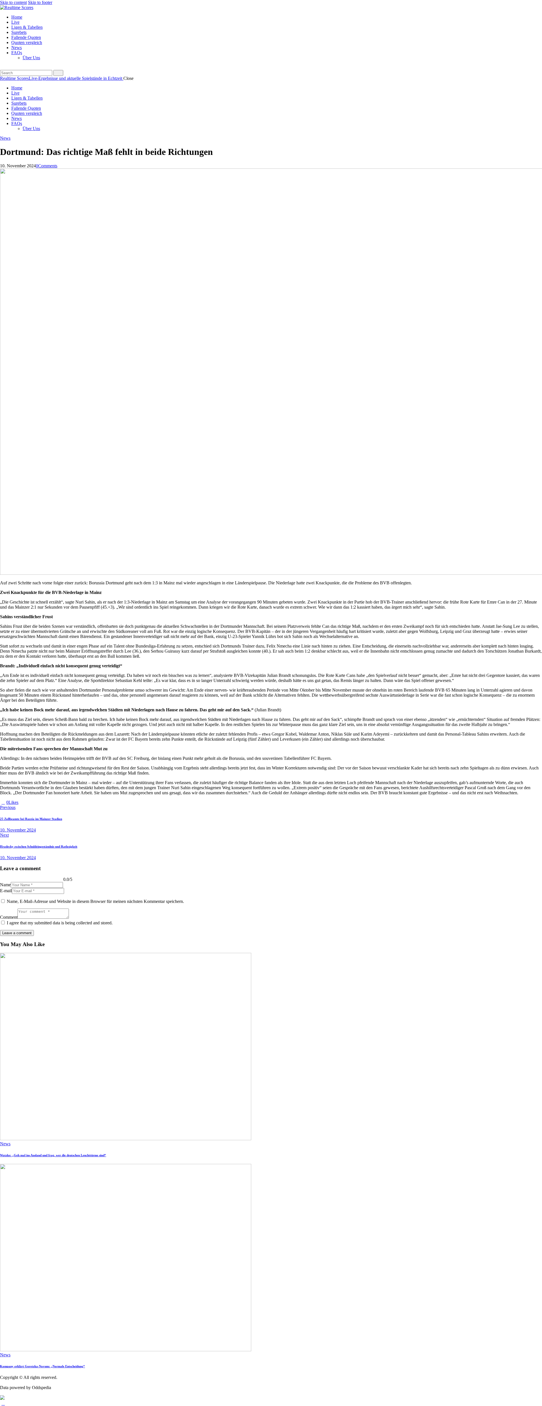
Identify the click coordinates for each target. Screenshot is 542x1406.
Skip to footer (40, 2)
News (5, 138)
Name (5, 884)
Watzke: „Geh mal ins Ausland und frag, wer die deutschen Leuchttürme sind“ (53, 1155)
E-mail (6, 890)
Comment (9, 917)
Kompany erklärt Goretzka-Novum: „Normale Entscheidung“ (42, 1366)
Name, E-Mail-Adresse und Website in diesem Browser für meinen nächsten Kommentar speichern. (95, 901)
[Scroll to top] (3, 1403)
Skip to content (13, 2)
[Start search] (58, 73)
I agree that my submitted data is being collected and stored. (60, 922)
